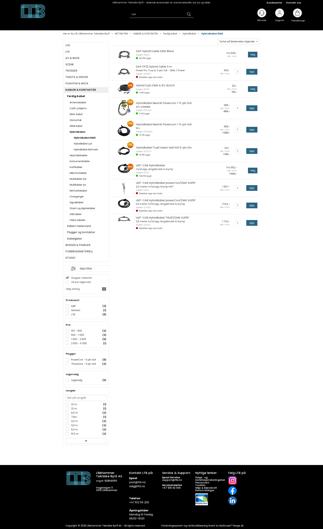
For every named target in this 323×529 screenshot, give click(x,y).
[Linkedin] (232, 500)
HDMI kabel (76, 126)
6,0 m (74, 412)
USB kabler (76, 214)
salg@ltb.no (137, 486)
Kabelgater (74, 239)
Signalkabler (77, 202)
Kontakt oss (293, 2)
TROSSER (71, 71)
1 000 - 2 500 (78, 339)
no (180, 480)
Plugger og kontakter (81, 232)
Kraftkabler (76, 167)
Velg (252, 54)
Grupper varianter (81, 278)
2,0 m (74, 421)
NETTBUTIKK (121, 33)
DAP (73, 306)
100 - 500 (76, 330)
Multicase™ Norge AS (231, 525)
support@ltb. (170, 480)
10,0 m (74, 433)
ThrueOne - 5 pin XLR (83, 364)
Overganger (77, 196)
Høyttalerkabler (78, 155)
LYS (67, 52)
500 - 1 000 (77, 335)
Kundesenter (274, 2)
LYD (67, 45)
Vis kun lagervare (80, 282)
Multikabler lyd (78, 179)
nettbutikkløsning (198, 525)
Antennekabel (78, 102)
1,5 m (73, 408)
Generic (75, 310)
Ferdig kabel (170, 33)
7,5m (73, 417)
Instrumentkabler (80, 161)
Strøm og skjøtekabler (82, 208)
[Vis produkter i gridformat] (103, 289)
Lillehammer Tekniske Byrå (94, 33)
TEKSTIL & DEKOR (76, 77)
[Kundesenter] (261, 12)
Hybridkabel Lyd (83, 143)
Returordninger (205, 490)
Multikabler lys (78, 184)
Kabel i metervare (79, 226)
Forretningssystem (172, 525)
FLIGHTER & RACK (76, 83)
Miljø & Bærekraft (206, 488)
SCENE (69, 64)
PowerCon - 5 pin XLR (83, 359)
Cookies (200, 485)
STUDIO (70, 258)
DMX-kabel (76, 114)
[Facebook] (232, 490)
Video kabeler (77, 220)
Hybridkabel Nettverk (86, 149)
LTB (72, 314)
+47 (165, 488)
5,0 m (74, 429)
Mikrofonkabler (78, 173)
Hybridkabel (189, 33)
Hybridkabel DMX (212, 33)
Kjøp (251, 71)
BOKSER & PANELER (77, 245)
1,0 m (73, 404)
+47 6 (133, 502)
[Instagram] (232, 480)
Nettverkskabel (78, 190)
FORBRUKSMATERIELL (79, 251)
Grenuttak (76, 120)
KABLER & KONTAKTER (146, 33)
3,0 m (74, 425)
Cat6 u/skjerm (78, 108)
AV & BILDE (72, 58)
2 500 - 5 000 (78, 343)
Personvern (202, 482)
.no (144, 482)
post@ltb (135, 482)
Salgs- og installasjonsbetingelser (210, 479)
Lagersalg (76, 380)
